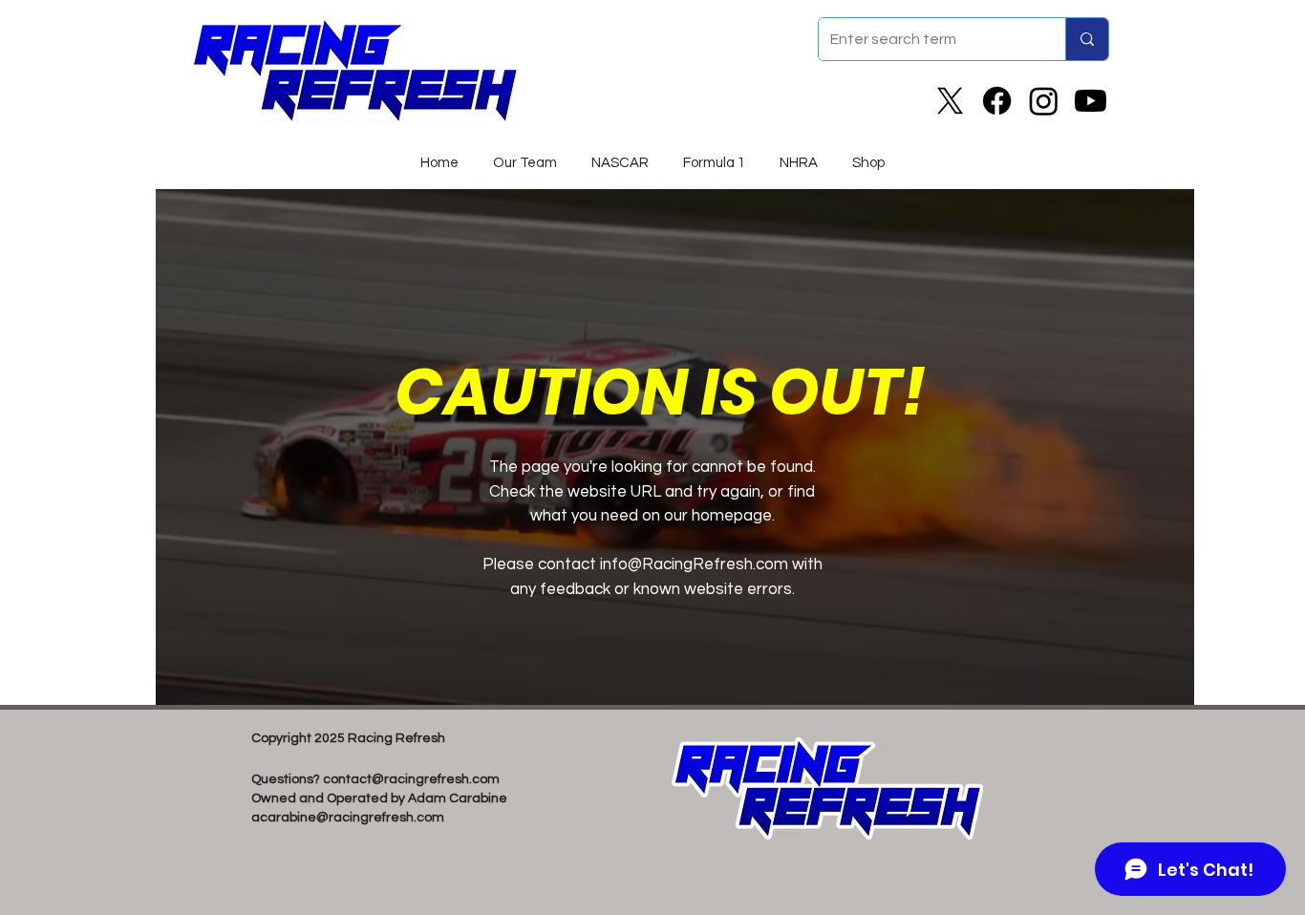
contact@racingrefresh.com (411, 779)
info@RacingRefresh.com (694, 564)
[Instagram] (1043, 100)
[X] (950, 100)
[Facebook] (997, 100)
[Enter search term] (1086, 39)
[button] (620, 155)
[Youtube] (1090, 100)
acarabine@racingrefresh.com (347, 817)
